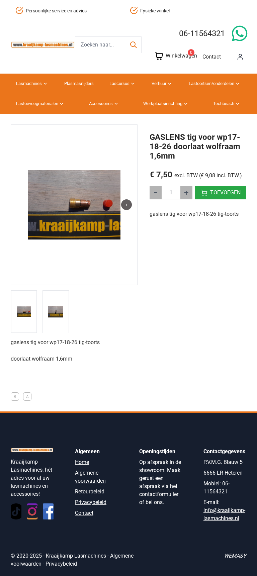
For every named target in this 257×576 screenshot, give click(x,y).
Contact (211, 57)
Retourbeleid (89, 491)
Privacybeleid (90, 502)
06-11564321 (202, 33)
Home (82, 462)
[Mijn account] (240, 57)
